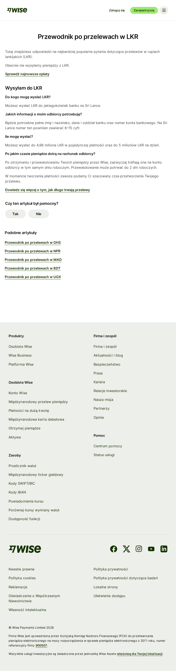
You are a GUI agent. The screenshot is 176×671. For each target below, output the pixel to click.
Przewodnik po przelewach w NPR (32, 251)
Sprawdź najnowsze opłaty (27, 74)
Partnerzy (102, 408)
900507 (41, 645)
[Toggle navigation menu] (164, 10)
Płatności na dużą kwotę (29, 410)
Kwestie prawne (21, 569)
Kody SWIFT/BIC (22, 483)
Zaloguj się (117, 10)
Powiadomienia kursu (26, 501)
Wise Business (20, 355)
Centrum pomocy (108, 446)
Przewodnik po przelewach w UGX (33, 277)
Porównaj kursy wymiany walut (34, 510)
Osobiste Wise (20, 346)
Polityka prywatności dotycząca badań (126, 578)
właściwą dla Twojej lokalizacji (139, 654)
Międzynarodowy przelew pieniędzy (38, 402)
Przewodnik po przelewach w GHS (33, 242)
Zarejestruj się (144, 10)
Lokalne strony (106, 587)
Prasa (98, 373)
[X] (126, 549)
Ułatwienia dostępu (109, 596)
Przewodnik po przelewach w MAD (33, 259)
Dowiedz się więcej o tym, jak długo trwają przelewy (47, 190)
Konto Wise (18, 393)
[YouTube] (151, 549)
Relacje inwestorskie (110, 391)
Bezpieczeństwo (107, 364)
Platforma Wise (21, 364)
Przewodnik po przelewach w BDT (33, 268)
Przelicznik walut (22, 466)
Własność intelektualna (27, 610)
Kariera (99, 382)
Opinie (99, 417)
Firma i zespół (105, 346)
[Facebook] (113, 549)
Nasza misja (103, 399)
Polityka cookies (22, 578)
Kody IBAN (17, 492)
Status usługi (104, 455)
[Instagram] (139, 549)
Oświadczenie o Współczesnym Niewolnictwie (34, 598)
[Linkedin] (163, 549)
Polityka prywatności (111, 569)
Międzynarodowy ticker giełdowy (36, 474)
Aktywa (15, 437)
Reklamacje (18, 587)
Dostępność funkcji (24, 519)
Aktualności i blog (108, 355)
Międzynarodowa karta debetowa (36, 419)
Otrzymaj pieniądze (24, 428)
